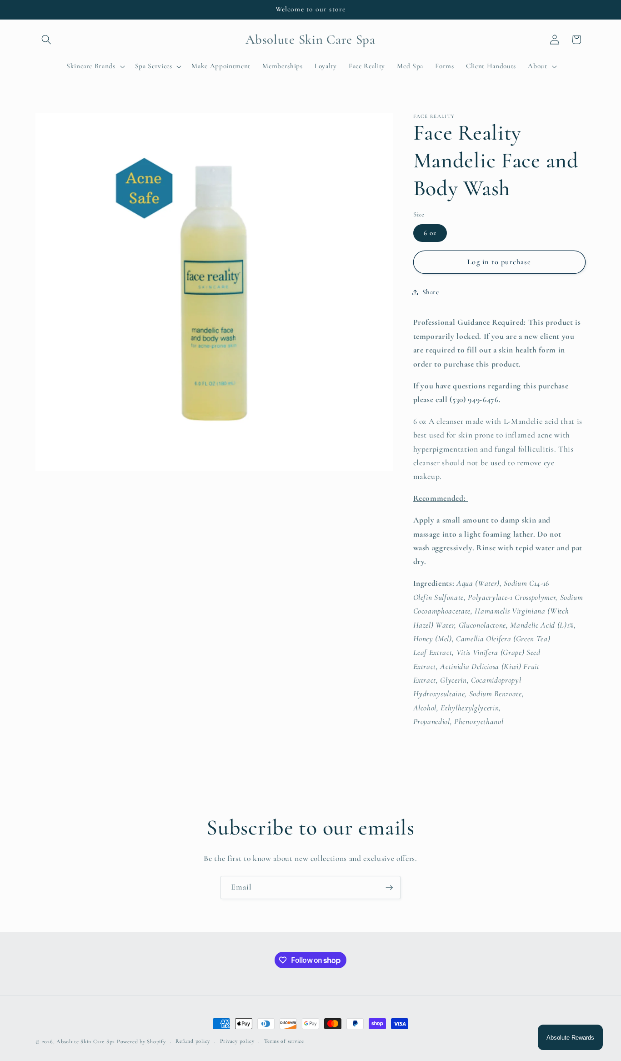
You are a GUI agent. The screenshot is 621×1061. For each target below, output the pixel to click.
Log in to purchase (499, 262)
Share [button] (430, 292)
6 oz (430, 233)
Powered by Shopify (141, 1041)
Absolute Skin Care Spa (85, 1041)
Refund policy (192, 1041)
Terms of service (284, 1041)
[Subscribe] (389, 888)
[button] (46, 39)
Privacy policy (237, 1041)
